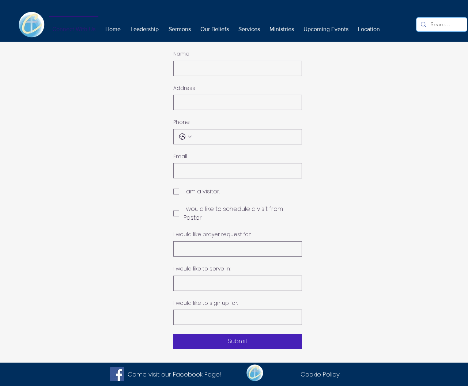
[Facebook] (117, 374)
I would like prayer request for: (212, 234)
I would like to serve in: (201, 268)
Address (184, 88)
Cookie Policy (320, 374)
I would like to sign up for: (205, 303)
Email (180, 156)
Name (181, 53)
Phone (181, 122)
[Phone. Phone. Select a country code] (185, 136)
